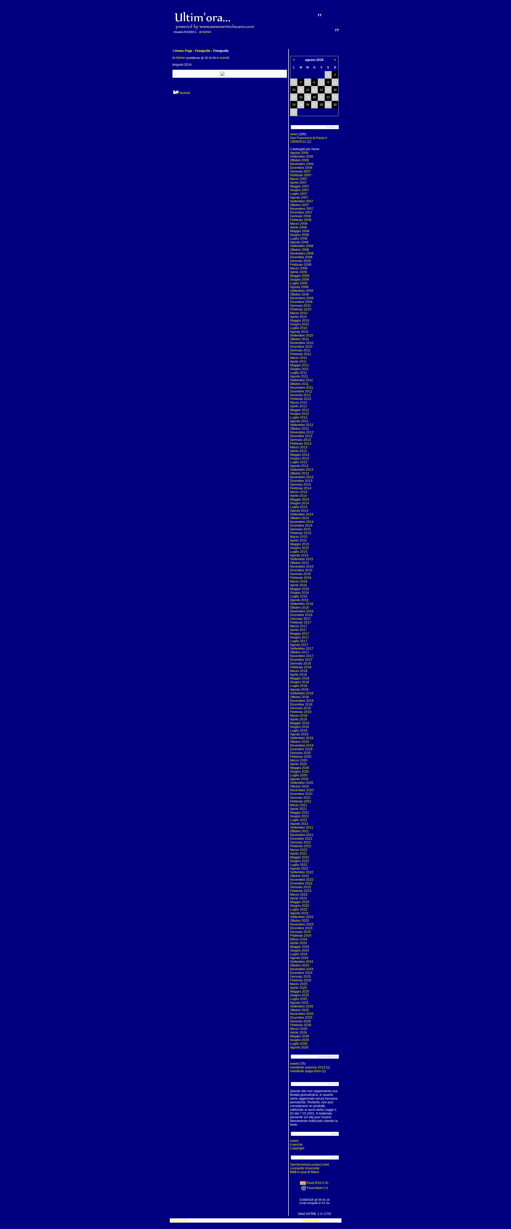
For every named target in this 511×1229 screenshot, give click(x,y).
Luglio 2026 (298, 1044)
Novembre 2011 (301, 388)
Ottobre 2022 (299, 876)
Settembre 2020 (301, 783)
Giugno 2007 (299, 190)
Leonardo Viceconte (304, 1168)
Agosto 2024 (299, 958)
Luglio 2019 (298, 730)
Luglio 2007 (298, 194)
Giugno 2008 (299, 235)
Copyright (297, 1148)
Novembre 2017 (302, 656)
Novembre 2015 (302, 566)
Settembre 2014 (301, 514)
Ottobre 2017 (299, 652)
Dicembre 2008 (301, 257)
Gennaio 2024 (300, 932)
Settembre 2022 (301, 872)
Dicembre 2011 (301, 391)
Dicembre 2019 (301, 749)
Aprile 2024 (298, 943)
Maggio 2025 (299, 991)
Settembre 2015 (301, 559)
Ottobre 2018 (299, 697)
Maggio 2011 (299, 365)
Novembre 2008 (302, 253)
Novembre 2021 (302, 835)
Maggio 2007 (299, 186)
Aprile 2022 (298, 853)
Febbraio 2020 (300, 757)
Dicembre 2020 (301, 794)
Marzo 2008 (298, 224)
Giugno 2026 (299, 1040)
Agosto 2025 (299, 1003)
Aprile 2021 (298, 809)
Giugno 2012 (299, 414)
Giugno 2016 (299, 593)
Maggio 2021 (299, 812)
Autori (294, 1141)
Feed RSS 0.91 (317, 1183)
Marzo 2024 (298, 939)
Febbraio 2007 (300, 175)
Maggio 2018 (299, 678)
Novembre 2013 (302, 477)
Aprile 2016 (298, 585)
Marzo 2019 (298, 716)
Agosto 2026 (299, 1047)
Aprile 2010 (298, 317)
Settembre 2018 (301, 693)
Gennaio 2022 (300, 842)
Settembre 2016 (301, 604)
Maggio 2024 (299, 947)
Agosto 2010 (299, 332)
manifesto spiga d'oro (305, 1071)
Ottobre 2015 (299, 563)
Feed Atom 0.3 (317, 1188)
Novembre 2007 (302, 209)
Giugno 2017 (299, 637)
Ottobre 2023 (299, 921)
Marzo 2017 (298, 626)
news (294, 134)
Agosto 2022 (299, 868)
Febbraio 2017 (300, 622)
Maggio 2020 (299, 768)
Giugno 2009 (299, 279)
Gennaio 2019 (300, 708)
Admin (206, 32)
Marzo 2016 (298, 581)
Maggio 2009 (299, 276)
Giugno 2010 (299, 324)
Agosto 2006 (299, 153)
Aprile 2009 (298, 272)
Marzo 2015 (298, 537)
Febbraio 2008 (300, 220)
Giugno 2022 (299, 861)
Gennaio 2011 (300, 350)
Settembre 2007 (301, 201)
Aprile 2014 (298, 496)
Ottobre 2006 (299, 160)
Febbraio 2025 (300, 980)
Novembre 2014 (302, 522)
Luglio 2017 (298, 641)
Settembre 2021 (301, 827)
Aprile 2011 (298, 361)
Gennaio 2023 (300, 887)
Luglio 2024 (298, 954)
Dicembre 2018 (301, 704)
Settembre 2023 (301, 917)
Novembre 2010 (302, 343)
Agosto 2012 (299, 421)
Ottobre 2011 (299, 384)
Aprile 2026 (298, 1032)
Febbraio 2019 (300, 712)
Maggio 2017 (299, 634)
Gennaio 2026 (300, 1021)
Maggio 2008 (299, 231)
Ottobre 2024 (299, 965)
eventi (224, 58)
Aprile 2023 (298, 898)
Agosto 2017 (299, 645)
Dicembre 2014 (301, 525)
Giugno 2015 (299, 548)
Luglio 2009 (298, 283)
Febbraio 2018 (300, 667)
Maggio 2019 (299, 723)
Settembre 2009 (301, 291)
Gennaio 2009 (300, 261)
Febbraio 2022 (300, 846)
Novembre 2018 (302, 701)
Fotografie (203, 51)
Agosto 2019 (299, 734)
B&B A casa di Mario (304, 1172)
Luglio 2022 (298, 865)
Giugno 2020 (299, 771)
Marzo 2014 (298, 492)
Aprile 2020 (298, 764)
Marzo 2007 (298, 179)
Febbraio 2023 (300, 891)
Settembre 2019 (301, 738)
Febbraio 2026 (300, 1025)
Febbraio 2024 (300, 935)
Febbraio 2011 (300, 354)
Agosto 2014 (299, 511)
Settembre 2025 (301, 1006)
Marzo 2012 (298, 402)
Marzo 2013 (298, 447)
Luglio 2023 (298, 909)
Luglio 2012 (298, 417)
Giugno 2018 (299, 682)
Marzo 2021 (298, 805)
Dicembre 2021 (301, 839)
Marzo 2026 (298, 1029)
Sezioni (184, 93)
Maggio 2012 (299, 410)
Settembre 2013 (301, 470)
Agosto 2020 (299, 779)
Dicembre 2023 (301, 928)
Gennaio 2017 (300, 619)
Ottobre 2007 (299, 205)
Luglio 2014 (298, 507)
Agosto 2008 (299, 242)
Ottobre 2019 (299, 742)
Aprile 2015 (298, 540)
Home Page (183, 51)
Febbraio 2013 (300, 443)
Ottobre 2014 (299, 518)
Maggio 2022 (299, 857)
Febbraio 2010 (300, 309)
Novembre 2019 (302, 745)
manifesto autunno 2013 (307, 1067)
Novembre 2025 (302, 1014)
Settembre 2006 (301, 156)
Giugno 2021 (299, 816)
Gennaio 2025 (300, 976)
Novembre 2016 (302, 611)
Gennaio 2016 (300, 574)
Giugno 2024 (299, 950)
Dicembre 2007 (301, 212)
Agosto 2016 (299, 600)
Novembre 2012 (302, 432)
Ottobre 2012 (299, 429)
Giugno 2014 (299, 503)
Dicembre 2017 (301, 660)
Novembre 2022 (302, 880)
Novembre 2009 (302, 298)
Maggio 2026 (299, 1036)
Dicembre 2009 (301, 302)
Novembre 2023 (302, 924)
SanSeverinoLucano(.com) (309, 1164)
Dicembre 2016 (301, 615)
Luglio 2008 (298, 238)
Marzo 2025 (298, 984)
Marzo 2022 (298, 850)
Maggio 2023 (299, 902)
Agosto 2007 (299, 197)
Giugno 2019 (299, 727)
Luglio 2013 (298, 462)
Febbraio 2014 (300, 488)
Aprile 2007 (298, 183)
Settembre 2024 (301, 962)
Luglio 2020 (298, 775)
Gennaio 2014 (300, 484)
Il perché (296, 1144)
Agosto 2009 (299, 287)
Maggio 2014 (299, 499)
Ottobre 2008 (299, 250)
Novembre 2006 (302, 164)
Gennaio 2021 (300, 798)
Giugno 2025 (299, 995)
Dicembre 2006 (301, 168)
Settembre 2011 (301, 380)
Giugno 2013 (299, 458)
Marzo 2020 (298, 760)
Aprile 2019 (298, 719)
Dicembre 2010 (301, 347)
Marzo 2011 (298, 358)
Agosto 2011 (299, 376)
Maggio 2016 (299, 589)
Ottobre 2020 (299, 786)
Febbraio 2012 (300, 399)
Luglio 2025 (298, 999)
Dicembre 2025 (301, 1017)
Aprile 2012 (298, 406)
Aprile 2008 (298, 227)
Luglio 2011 (298, 373)
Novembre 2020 (302, 790)
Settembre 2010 (301, 335)
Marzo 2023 (298, 894)
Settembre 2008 (301, 246)
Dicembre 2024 (301, 973)
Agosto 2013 (299, 466)
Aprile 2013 (298, 451)
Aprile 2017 (298, 630)
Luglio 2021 (298, 820)
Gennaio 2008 (300, 216)
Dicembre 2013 (301, 481)
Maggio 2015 (299, 544)
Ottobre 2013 (299, 473)
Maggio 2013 (299, 455)
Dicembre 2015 (301, 570)
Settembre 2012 (301, 425)
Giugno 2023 (299, 906)
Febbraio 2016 (300, 578)
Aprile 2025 (298, 988)
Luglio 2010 (298, 328)
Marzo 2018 (298, 671)
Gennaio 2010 (300, 306)
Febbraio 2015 (300, 533)
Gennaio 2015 (300, 529)
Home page (179, 1220)
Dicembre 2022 (301, 883)
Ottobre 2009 (299, 294)
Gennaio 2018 (300, 663)
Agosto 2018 (299, 689)
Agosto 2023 (299, 913)
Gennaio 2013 (300, 440)
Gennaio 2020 (300, 753)
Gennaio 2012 (300, 395)
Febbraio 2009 (300, 265)
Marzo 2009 (298, 268)
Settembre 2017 (301, 648)
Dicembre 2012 (301, 436)
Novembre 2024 (302, 969)
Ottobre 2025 (299, 1010)
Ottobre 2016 (299, 607)
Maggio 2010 (299, 320)
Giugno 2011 (299, 369)
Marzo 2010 (298, 313)
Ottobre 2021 (299, 831)
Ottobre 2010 (299, 339)
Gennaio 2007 (300, 171)
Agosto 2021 (299, 824)
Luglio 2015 (298, 552)
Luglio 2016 (298, 596)
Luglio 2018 (298, 686)
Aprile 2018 (298, 675)
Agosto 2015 (299, 555)
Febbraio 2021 (300, 801)
